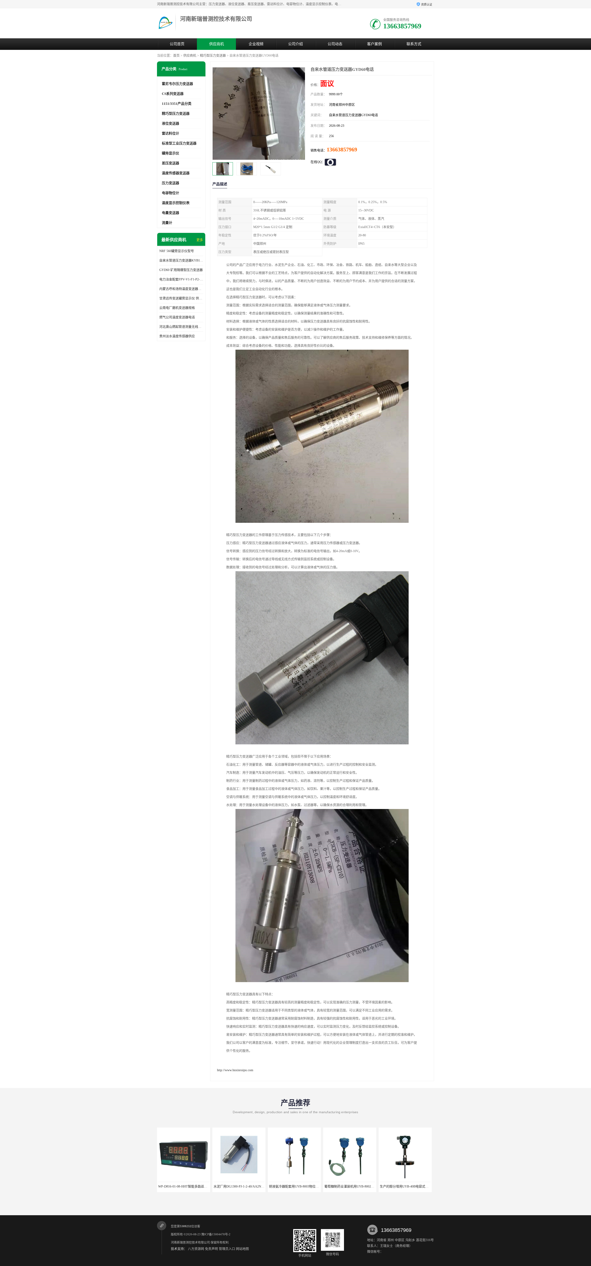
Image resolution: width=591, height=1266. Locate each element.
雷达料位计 (170, 133)
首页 (176, 55)
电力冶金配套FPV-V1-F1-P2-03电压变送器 (181, 279)
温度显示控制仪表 (176, 203)
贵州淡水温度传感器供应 (177, 336)
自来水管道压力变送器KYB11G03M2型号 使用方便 (181, 260)
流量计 (167, 223)
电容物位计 (170, 193)
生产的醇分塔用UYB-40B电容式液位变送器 (316, 1186)
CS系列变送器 (173, 94)
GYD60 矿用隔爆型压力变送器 (181, 270)
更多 (199, 240)
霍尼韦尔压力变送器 (177, 84)
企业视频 (256, 44)
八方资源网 (196, 1249)
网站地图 (242, 1249)
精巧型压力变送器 (213, 55)
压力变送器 (170, 183)
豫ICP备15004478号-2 (215, 1234)
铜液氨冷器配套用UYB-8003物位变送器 (203, 1186)
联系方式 (414, 44)
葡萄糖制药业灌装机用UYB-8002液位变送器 (261, 1186)
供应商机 (216, 44)
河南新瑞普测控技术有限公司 (190, 1242)
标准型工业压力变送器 (179, 143)
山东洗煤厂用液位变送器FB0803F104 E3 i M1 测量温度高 (381, 1186)
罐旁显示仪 (170, 153)
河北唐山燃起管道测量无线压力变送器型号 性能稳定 (181, 326)
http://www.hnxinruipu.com (235, 1070)
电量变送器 (170, 213)
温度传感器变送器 (176, 173)
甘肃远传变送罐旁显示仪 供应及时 (181, 298)
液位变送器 (170, 123)
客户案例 (374, 44)
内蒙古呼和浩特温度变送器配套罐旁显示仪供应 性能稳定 (181, 289)
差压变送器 (170, 163)
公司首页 (177, 44)
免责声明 (211, 1249)
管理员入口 (227, 1249)
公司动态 (335, 44)
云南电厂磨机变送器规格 (177, 308)
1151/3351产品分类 (176, 103)
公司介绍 (295, 44)
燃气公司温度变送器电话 (177, 317)
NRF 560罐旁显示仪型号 (176, 251)
